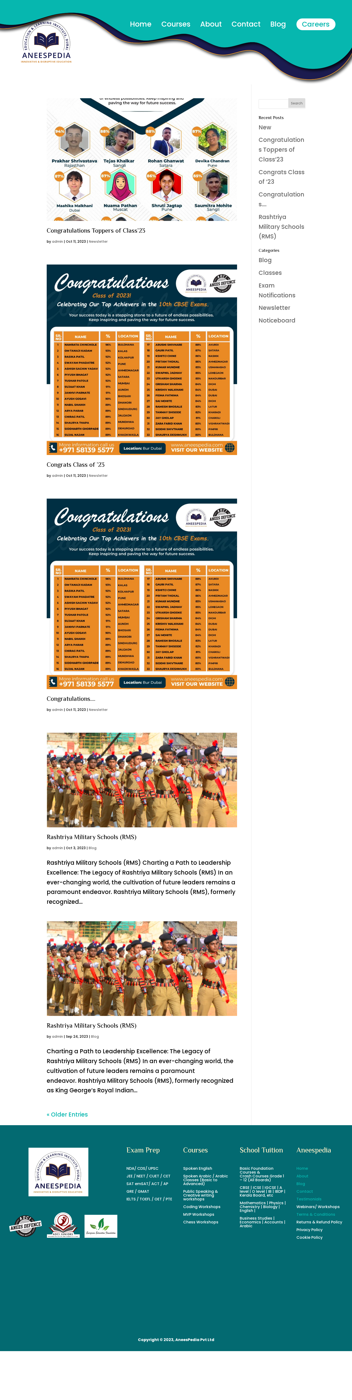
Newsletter (98, 241)
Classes (270, 273)
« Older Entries (67, 1114)
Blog (93, 848)
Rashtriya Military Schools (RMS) (91, 837)
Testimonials (309, 1199)
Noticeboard (277, 320)
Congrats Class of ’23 (76, 465)
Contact (304, 1191)
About (302, 1176)
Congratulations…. (71, 699)
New (265, 127)
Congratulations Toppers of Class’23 (96, 231)
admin (57, 241)
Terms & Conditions (315, 1214)
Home (302, 1168)
